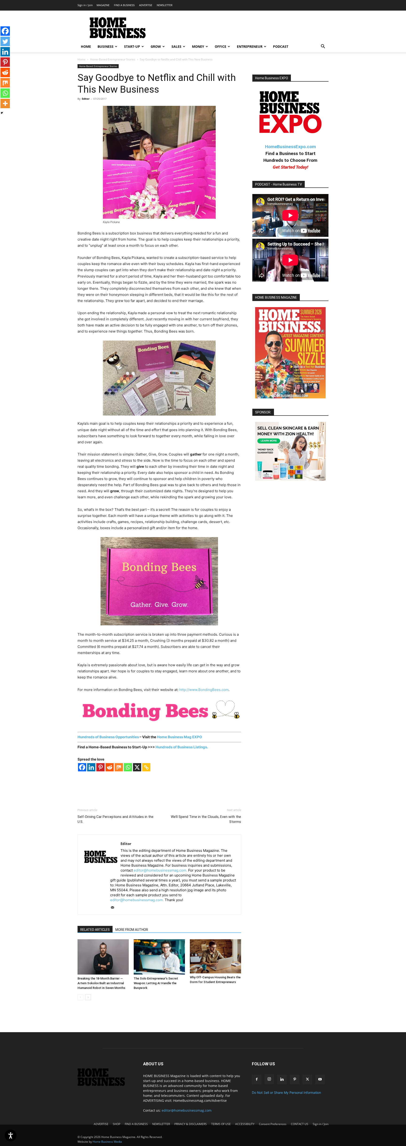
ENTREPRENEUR (249, 46)
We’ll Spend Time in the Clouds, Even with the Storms (206, 819)
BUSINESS (105, 46)
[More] (5, 103)
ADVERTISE (145, 5)
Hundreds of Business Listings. (182, 747)
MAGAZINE (103, 5)
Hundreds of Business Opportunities (108, 737)
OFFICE (220, 46)
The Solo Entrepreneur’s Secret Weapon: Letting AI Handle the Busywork (156, 983)
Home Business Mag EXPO (179, 737)
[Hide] (2, 113)
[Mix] (119, 767)
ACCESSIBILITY (244, 1124)
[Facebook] (82, 767)
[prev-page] (80, 997)
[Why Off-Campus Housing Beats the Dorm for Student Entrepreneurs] (215, 956)
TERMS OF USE (221, 1124)
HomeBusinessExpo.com (290, 146)
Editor (86, 98)
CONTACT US (299, 1124)
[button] (322, 47)
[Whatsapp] (128, 767)
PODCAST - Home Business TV (278, 184)
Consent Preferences (272, 1124)
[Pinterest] (100, 767)
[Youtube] (320, 1079)
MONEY (198, 46)
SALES (176, 46)
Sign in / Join (85, 5)
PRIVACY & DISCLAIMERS (190, 1124)
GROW (156, 46)
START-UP (132, 46)
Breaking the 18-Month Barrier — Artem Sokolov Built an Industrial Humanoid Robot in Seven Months (101, 983)
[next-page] (88, 997)
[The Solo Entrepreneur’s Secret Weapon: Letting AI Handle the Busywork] (159, 957)
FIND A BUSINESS (124, 5)
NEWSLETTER (164, 5)
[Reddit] (109, 767)
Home (82, 59)
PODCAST (280, 46)
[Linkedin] (91, 767)
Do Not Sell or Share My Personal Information (286, 1092)
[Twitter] (5, 41)
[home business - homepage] (105, 1085)
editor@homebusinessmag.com (186, 1110)
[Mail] (114, 908)
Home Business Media (107, 1142)
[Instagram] (269, 1079)
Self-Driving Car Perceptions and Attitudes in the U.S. (115, 819)
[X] (137, 767)
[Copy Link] (146, 767)
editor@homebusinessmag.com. (160, 870)
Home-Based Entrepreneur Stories (112, 59)
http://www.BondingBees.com (204, 689)
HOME (86, 46)
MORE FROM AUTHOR (131, 930)
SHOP (116, 1124)
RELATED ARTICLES (95, 930)
